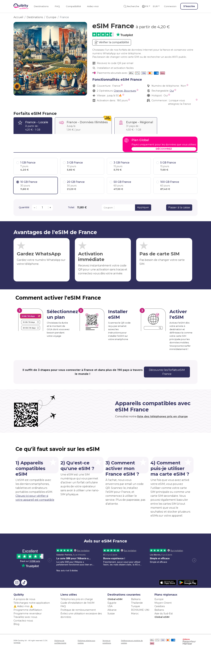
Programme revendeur (28, 613)
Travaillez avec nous (25, 617)
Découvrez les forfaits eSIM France (167, 371)
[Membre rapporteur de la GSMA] (189, 641)
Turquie (135, 606)
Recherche (133, 6)
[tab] (33, 125)
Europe (51, 17)
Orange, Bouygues (125, 90)
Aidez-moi (93, 6)
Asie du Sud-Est (163, 613)
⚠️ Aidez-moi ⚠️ (23, 606)
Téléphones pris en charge (76, 599)
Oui (172, 90)
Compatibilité (73, 6)
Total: (71, 207)
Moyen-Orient (163, 602)
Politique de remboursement (78, 609)
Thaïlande (137, 602)
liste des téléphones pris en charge (162, 416)
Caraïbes (159, 606)
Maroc (135, 613)
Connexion (170, 6)
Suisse (111, 613)
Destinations (41, 6)
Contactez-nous (23, 620)
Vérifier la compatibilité (113, 42)
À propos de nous (24, 599)
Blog (16, 624)
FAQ (57, 6)
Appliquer (143, 207)
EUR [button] (155, 6)
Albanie (112, 609)
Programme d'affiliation (28, 609)
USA (109, 606)
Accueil (18, 17)
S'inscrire (189, 6)
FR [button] (146, 6)
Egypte (111, 602)
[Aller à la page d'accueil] (21, 6)
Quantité (24, 207)
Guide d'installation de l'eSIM (77, 602)
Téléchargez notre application (32, 602)
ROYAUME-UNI (140, 609)
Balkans (135, 599)
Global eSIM (114, 599)
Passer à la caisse (179, 207)
